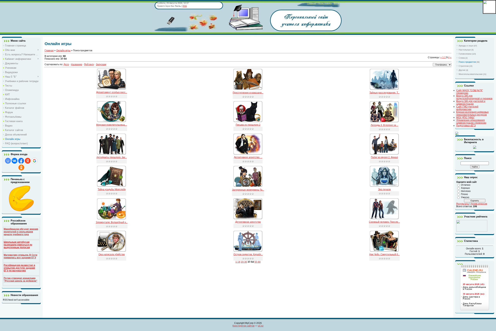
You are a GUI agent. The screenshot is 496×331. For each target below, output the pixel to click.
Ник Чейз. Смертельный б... (384, 254)
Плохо (464, 194)
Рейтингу (89, 64)
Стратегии (464, 66)
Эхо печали (384, 189)
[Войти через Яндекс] (28, 161)
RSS (185, 6)
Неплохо (466, 191)
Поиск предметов (467, 62)
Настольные (465, 50)
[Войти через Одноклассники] (21, 167)
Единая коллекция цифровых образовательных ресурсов (472, 113)
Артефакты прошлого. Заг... (111, 157)
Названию (76, 64)
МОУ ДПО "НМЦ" (465, 117)
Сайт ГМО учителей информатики (467, 108)
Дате (66, 64)
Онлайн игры (63, 50)
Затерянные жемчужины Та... (248, 189)
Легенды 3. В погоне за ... (384, 125)
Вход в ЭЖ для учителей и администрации (470, 102)
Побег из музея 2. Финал (384, 157)
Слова (462, 58)
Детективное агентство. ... (248, 157)
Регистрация (325, 3)
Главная (311, 3)
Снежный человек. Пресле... (384, 222)
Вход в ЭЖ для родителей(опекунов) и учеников (474, 97)
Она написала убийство (111, 254)
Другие (462, 70)
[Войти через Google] (34, 161)
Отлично (465, 185)
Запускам (101, 64)
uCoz (261, 325)
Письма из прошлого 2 (248, 124)
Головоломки (465, 54)
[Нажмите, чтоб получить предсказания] (21, 210)
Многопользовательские (471, 74)
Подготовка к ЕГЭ (466, 125)
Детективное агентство (248, 222)
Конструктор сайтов (243, 325)
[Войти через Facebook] (21, 161)
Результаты (462, 203)
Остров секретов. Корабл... (248, 254)
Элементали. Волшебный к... (111, 222)
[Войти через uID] (8, 161)
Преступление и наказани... (248, 92)
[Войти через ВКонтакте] (14, 161)
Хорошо (465, 188)
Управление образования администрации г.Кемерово (471, 121)
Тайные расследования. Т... (384, 92)
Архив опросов (479, 203)
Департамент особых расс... (111, 92)
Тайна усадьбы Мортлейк (112, 189)
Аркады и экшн (466, 45)
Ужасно (465, 197)
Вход (336, 3)
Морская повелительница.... (111, 124)
